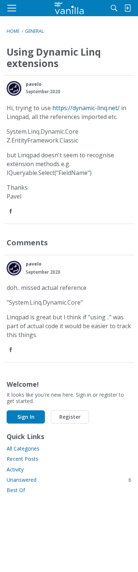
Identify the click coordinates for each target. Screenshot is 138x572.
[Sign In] (127, 8)
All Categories (23, 448)
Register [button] (70, 416)
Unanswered (69, 479)
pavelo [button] (34, 84)
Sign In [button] (26, 416)
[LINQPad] (69, 8)
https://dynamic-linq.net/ (86, 108)
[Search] (114, 8)
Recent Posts (22, 458)
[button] (14, 88)
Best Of (16, 490)
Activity (15, 469)
